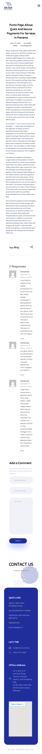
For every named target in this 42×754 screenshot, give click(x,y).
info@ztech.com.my (21, 648)
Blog (16, 247)
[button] (39, 6)
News (15, 46)
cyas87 (28, 43)
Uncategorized (26, 46)
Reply (22, 338)
